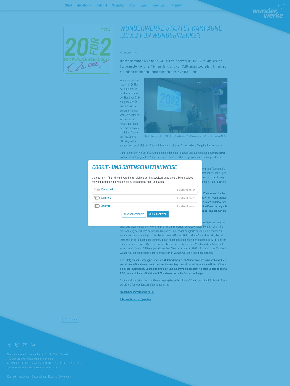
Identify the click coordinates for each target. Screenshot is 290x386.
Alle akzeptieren (158, 214)
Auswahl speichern (134, 214)
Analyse (105, 205)
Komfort (106, 197)
